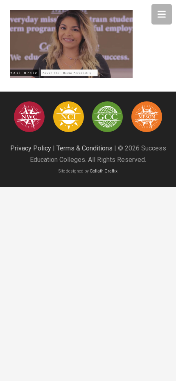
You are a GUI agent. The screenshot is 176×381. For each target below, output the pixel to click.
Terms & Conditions (84, 148)
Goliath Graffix (103, 171)
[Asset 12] (146, 116)
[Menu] (161, 14)
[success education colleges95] (29, 116)
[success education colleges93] (68, 116)
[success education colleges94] (107, 116)
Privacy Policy (30, 148)
